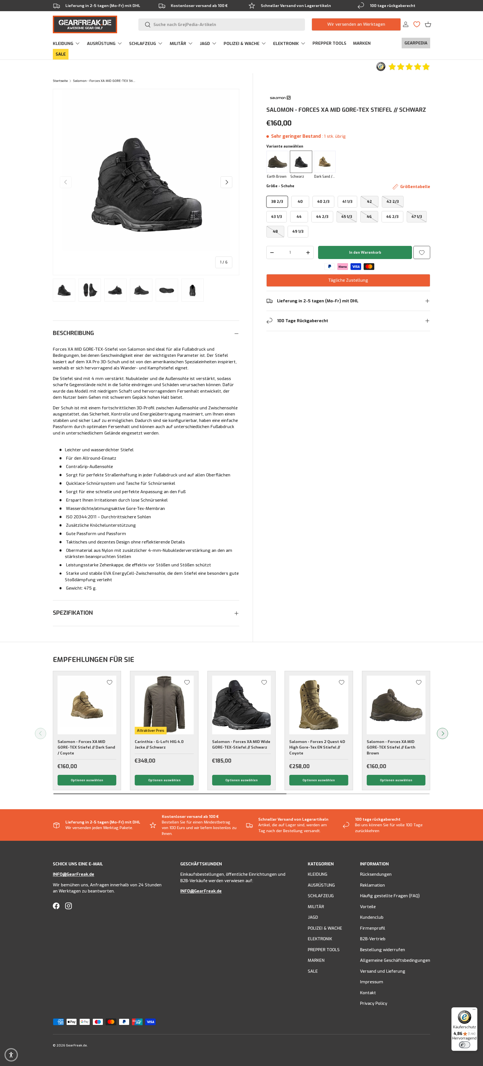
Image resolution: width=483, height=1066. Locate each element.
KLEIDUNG (63, 43)
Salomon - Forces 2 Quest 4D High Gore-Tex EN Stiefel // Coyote (317, 747)
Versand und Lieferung (382, 971)
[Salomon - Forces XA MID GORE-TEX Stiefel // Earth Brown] (396, 705)
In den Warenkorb (365, 252)
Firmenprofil (372, 928)
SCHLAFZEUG (142, 43)
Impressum (371, 982)
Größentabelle (415, 186)
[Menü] (474, 1010)
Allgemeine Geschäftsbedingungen (395, 960)
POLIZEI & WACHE (241, 43)
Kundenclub (371, 917)
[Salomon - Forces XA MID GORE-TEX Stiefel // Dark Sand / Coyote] (87, 705)
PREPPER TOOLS (329, 43)
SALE (61, 54)
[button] (428, 24)
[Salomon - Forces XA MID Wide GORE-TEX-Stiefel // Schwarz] (241, 705)
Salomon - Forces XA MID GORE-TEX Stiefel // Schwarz (104, 80)
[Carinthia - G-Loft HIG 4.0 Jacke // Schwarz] (164, 705)
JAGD (205, 43)
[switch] (464, 1044)
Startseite (60, 80)
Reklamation (372, 885)
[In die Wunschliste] (421, 252)
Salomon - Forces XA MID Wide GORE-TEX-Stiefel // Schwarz (241, 744)
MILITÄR (178, 43)
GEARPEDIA (415, 43)
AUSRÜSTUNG (101, 43)
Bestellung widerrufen (382, 950)
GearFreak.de (76, 1045)
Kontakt (368, 993)
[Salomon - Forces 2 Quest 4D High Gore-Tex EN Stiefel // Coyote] (318, 705)
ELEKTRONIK (286, 43)
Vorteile (368, 907)
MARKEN (362, 43)
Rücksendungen (376, 874)
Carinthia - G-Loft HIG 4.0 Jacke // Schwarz (159, 744)
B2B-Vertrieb (372, 939)
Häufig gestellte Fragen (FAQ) (390, 896)
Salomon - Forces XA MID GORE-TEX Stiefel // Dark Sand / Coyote (86, 747)
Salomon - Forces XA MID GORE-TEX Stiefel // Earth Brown (391, 747)
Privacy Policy (373, 1003)
